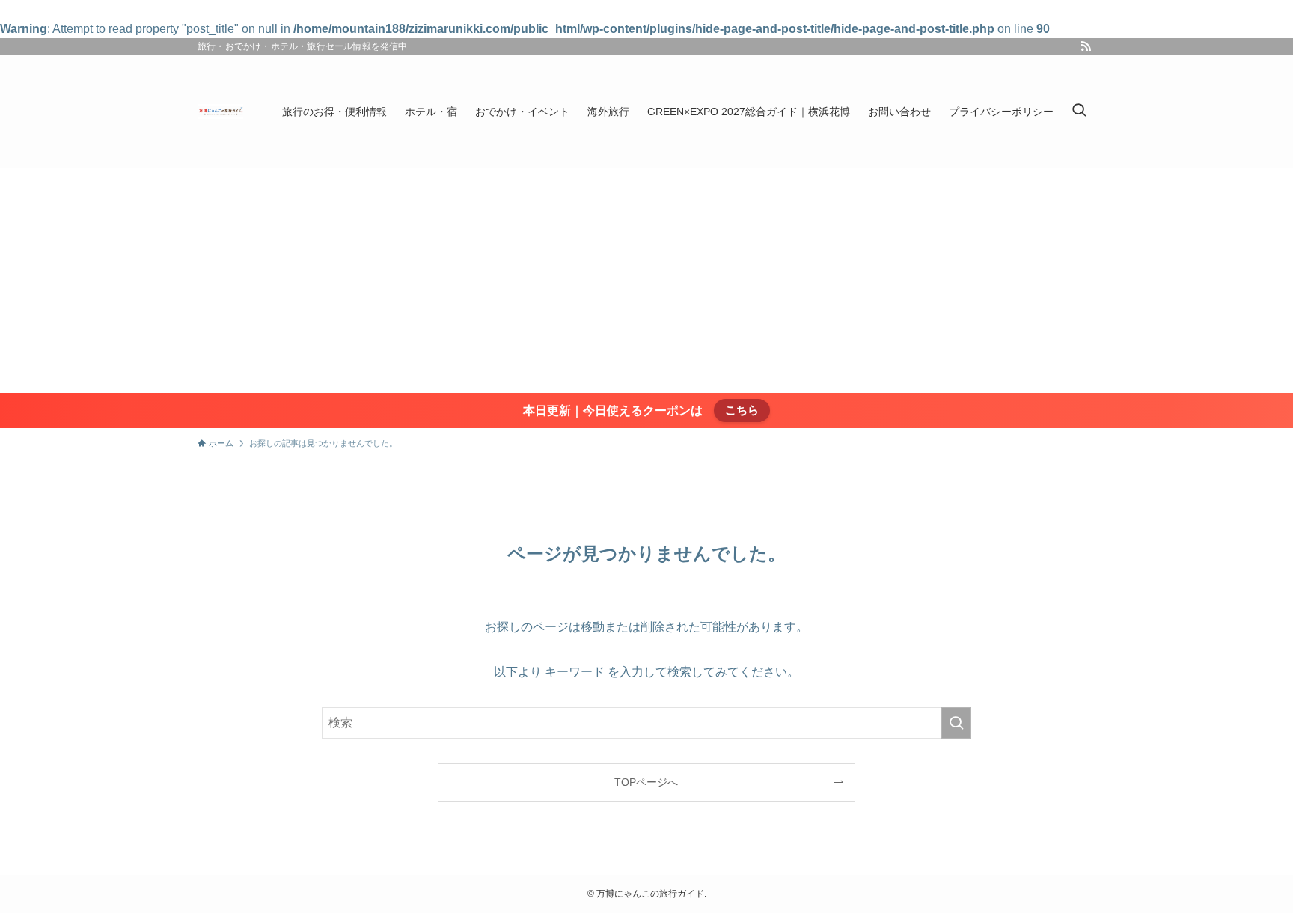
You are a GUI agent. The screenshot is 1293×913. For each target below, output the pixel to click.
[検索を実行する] (956, 723)
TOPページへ (646, 782)
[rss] (1085, 46)
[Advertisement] (646, 280)
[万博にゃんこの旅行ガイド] (220, 111)
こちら (742, 409)
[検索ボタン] (1079, 111)
